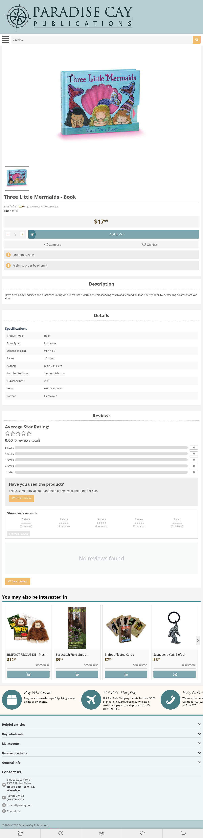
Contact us (13, 811)
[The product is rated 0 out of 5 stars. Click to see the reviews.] (11, 206)
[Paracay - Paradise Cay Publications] (68, 16)
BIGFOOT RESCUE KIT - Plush (26, 654)
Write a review (49, 206)
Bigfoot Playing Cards (119, 654)
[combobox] (106, 40)
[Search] (197, 40)
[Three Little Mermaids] (101, 106)
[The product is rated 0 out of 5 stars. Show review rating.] (43, 664)
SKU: (6, 211)
